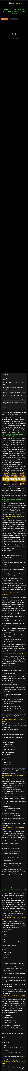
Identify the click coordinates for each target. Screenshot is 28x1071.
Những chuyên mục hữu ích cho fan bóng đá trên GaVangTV (13, 388)
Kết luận (5, 407)
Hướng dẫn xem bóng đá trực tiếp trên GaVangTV (13, 399)
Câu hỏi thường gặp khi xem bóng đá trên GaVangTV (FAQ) (14, 403)
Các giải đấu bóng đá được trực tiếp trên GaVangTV (14, 392)
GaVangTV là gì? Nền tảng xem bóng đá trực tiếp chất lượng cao (14, 378)
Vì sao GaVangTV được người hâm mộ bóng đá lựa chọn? (13, 383)
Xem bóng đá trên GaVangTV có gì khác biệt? (12, 395)
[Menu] (2, 3)
